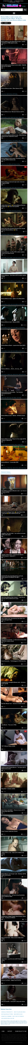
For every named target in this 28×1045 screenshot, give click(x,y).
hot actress (23, 257)
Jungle (18, 444)
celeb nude (8, 397)
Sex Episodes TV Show (14, 2)
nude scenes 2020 (7, 187)
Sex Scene (3, 140)
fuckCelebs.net (11, 1042)
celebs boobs (21, 117)
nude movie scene (16, 257)
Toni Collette (15, 140)
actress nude (19, 187)
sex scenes (16, 234)
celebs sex (3, 164)
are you (2, 70)
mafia (19, 140)
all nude (2, 421)
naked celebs (3, 257)
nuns (5, 94)
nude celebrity (8, 164)
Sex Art (12, 444)
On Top (15, 281)
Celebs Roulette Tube (20, 1031)
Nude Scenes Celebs (8, 0)
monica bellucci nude (18, 47)
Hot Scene (19, 210)
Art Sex (2, 444)
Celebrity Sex (9, 374)
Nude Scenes (3, 234)
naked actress (9, 94)
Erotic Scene (14, 210)
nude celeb (19, 397)
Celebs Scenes (4, 281)
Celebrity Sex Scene (14, 117)
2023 (22, 140)
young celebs (9, 257)
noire (2, 94)
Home (3, 1031)
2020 (2, 187)
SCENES (24, 6)
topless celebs (21, 281)
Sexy (16, 444)
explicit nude (3, 47)
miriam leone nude (21, 70)
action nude (3, 210)
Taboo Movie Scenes (19, 0)
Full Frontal (15, 94)
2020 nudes (14, 187)
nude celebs (13, 397)
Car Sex (18, 164)
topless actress (10, 234)
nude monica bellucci (14, 304)
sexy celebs (8, 210)
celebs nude (3, 397)
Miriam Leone (7, 70)
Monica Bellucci (10, 47)
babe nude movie (22, 374)
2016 (21, 444)
